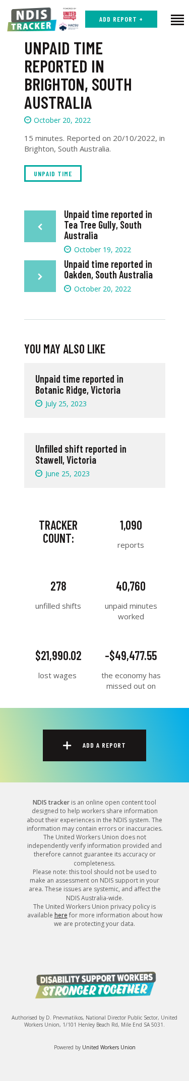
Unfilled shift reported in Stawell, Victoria (81, 454)
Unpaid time (53, 173)
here (61, 915)
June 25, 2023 (67, 473)
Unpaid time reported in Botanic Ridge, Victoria (79, 384)
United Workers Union (109, 1047)
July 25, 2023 (66, 403)
